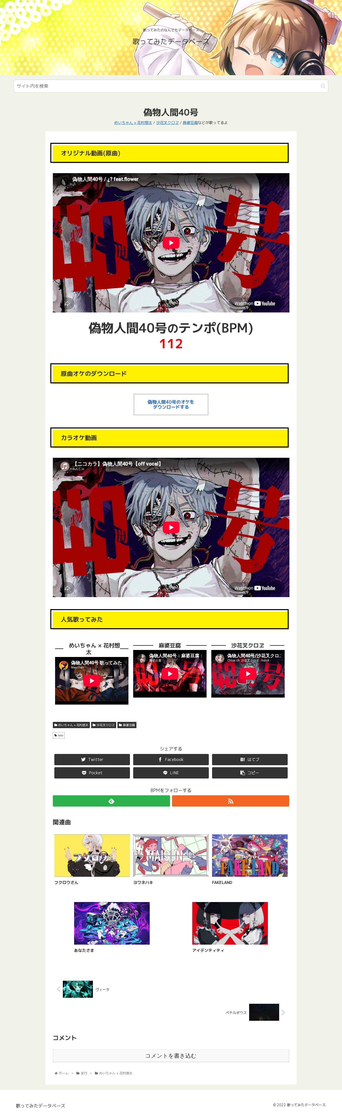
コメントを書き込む (171, 1056)
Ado (60, 735)
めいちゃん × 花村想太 (133, 122)
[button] (323, 86)
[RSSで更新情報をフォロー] (230, 801)
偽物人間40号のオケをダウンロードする (171, 404)
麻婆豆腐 (190, 122)
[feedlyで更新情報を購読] (111, 801)
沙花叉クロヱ (167, 122)
